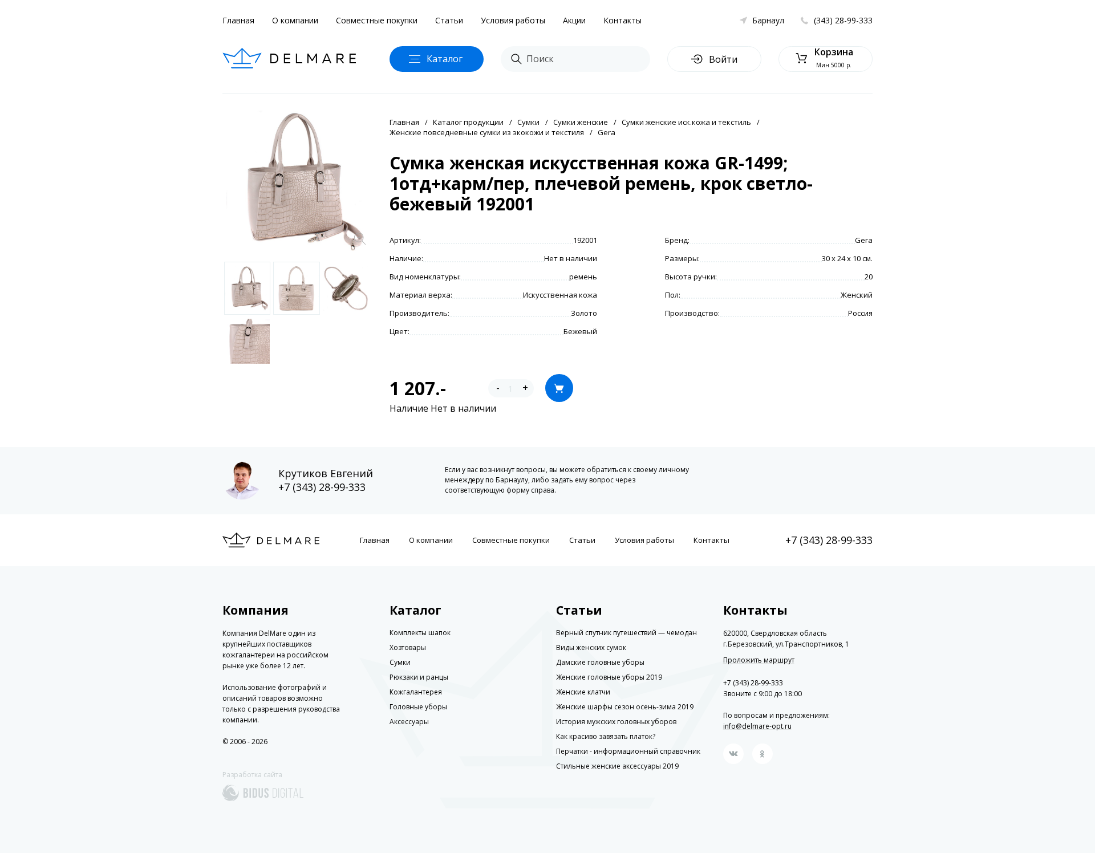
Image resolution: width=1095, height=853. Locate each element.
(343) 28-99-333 (843, 20)
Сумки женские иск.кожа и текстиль (686, 122)
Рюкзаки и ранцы (419, 677)
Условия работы (513, 20)
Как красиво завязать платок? (605, 736)
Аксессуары (409, 721)
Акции (574, 20)
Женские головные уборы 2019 (609, 677)
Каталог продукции (468, 122)
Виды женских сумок (591, 647)
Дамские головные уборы (600, 662)
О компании (295, 20)
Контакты (622, 20)
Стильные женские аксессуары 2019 (617, 766)
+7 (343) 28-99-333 (322, 487)
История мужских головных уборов (616, 721)
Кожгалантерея (416, 692)
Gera (606, 132)
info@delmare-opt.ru (757, 726)
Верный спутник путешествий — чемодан (626, 632)
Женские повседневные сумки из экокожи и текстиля (487, 132)
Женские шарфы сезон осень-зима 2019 (625, 707)
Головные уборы (418, 707)
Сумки (528, 122)
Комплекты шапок (420, 632)
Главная (238, 20)
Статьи (449, 20)
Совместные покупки (376, 20)
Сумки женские (580, 122)
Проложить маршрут (758, 660)
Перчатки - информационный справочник (628, 751)
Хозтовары (408, 647)
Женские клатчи (583, 692)
